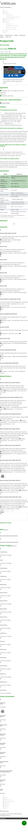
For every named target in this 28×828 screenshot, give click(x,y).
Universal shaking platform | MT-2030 (8, 233)
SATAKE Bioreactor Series (12, 17)
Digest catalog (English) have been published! (9, 535)
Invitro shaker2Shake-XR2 (3, 744)
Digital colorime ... (3, 649)
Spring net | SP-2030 (4, 327)
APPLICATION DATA (9, 18)
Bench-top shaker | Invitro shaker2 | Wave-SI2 (10, 480)
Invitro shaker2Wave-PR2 (3, 753)
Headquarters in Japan (12, 25)
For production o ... (3, 690)
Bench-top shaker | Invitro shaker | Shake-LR (10, 382)
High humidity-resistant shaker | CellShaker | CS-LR (11, 397)
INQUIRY (6, 22)
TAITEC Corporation (5, 7)
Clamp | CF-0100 (3, 246)
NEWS (6, 12)
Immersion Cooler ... (4, 616)
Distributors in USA (11, 29)
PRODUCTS (7, 13)
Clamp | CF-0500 (3, 286)
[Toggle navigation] (11, 7)
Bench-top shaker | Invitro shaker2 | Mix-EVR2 (10, 445)
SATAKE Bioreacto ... (3, 681)
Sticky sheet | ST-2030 (5, 338)
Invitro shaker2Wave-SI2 (3, 716)
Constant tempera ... (4, 551)
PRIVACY (6, 30)
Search (2, 512)
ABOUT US (7, 20)
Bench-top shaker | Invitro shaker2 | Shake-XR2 (10, 414)
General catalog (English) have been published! (9, 542)
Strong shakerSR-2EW (2, 703)
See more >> (6, 529)
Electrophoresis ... (3, 657)
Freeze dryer (2, 641)
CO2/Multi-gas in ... (3, 576)
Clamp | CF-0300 (3, 272)
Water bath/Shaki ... (3, 608)
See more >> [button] (3, 526)
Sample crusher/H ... (4, 592)
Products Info (9, 15)
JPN (5, 32)
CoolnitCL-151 (1, 790)
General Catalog (5, 103)
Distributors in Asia (11, 27)
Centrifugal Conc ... (3, 633)
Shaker (1, 560)
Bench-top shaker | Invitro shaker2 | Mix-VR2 (10, 428)
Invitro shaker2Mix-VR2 (3, 780)
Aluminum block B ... (4, 600)
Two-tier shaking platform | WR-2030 (8, 349)
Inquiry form (9, 24)
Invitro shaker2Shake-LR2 (3, 734)
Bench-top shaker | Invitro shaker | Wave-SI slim (10, 497)
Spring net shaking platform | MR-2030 (8, 313)
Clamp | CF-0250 (3, 259)
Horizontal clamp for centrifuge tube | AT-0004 (10, 299)
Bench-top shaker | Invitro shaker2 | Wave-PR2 (10, 460)
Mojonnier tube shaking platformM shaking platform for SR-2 (6, 771)
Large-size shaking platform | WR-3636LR (9, 363)
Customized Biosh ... (4, 568)
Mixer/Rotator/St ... (3, 584)
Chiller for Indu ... (3, 673)
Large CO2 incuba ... (4, 665)
